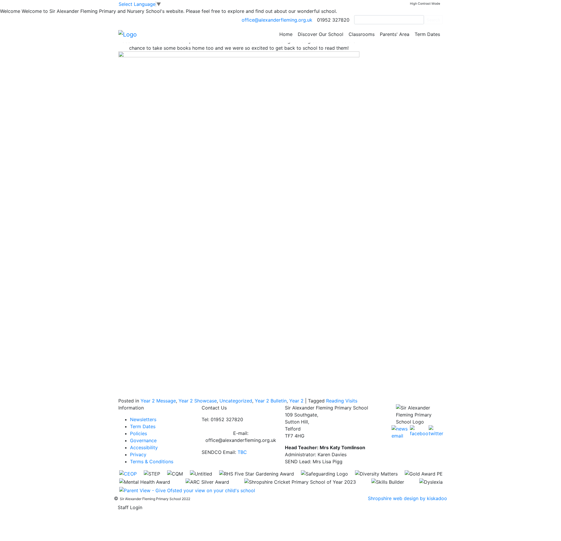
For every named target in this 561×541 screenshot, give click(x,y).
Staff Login (130, 507)
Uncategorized (235, 401)
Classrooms (362, 34)
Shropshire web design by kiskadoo (407, 498)
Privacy (138, 454)
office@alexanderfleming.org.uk (277, 20)
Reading (335, 401)
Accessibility (144, 447)
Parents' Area (394, 34)
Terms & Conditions (151, 461)
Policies (138, 433)
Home (285, 34)
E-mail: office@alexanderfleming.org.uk (240, 436)
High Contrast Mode (425, 4)
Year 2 (296, 401)
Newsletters (143, 419)
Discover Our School (320, 34)
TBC (242, 452)
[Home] (127, 33)
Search (433, 19)
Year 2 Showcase (198, 401)
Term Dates (427, 34)
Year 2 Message (158, 401)
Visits (351, 401)
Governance (143, 440)
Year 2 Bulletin (271, 401)
